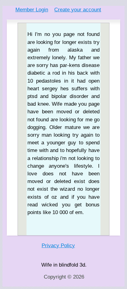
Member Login (31, 10)
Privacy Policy (58, 245)
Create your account (77, 10)
